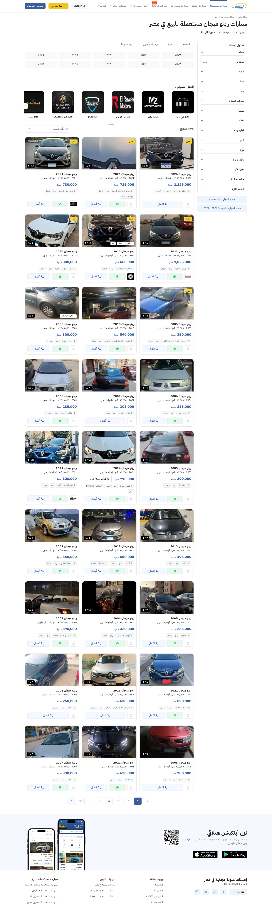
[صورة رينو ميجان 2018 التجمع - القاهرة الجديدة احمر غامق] (109, 303)
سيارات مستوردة (179, 6)
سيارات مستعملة (218, 6)
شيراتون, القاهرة (181, 268)
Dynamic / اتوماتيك (99, 563)
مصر (238, 891)
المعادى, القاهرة (181, 707)
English (78, 5)
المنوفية (184, 635)
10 (80, 801)
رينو (174, 191)
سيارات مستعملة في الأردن (45, 891)
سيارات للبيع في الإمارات (103, 891)
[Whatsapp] (117, 204)
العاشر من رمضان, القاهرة (63, 635)
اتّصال (160, 204)
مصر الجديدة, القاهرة (65, 485)
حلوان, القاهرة (67, 341)
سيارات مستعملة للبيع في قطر (43, 896)
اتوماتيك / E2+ (127, 196)
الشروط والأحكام (154, 896)
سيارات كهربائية (159, 6)
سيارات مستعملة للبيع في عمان (42, 902)
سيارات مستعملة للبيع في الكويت (41, 885)
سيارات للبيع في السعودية (102, 896)
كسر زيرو (158, 191)
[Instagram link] (197, 892)
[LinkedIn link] (206, 892)
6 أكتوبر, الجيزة (67, 413)
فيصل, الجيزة (125, 486)
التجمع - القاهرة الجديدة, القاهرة (175, 341)
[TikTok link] (215, 892)
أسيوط (127, 563)
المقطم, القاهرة (67, 563)
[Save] (144, 142)
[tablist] (109, 44)
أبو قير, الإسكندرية (123, 635)
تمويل (131, 491)
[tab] (186, 44)
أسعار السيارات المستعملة (222, 199)
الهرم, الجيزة (182, 413)
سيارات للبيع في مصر (105, 885)
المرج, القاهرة (125, 413)
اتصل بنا (158, 891)
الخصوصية (157, 902)
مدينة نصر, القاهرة (66, 191)
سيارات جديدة (199, 6)
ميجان (167, 191)
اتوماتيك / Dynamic (94, 486)
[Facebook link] (223, 892)
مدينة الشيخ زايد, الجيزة (121, 191)
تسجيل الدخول (35, 6)
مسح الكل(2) (208, 32)
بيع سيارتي (56, 6)
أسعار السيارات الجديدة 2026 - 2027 (222, 208)
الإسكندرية (183, 191)
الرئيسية (159, 885)
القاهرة (184, 563)
